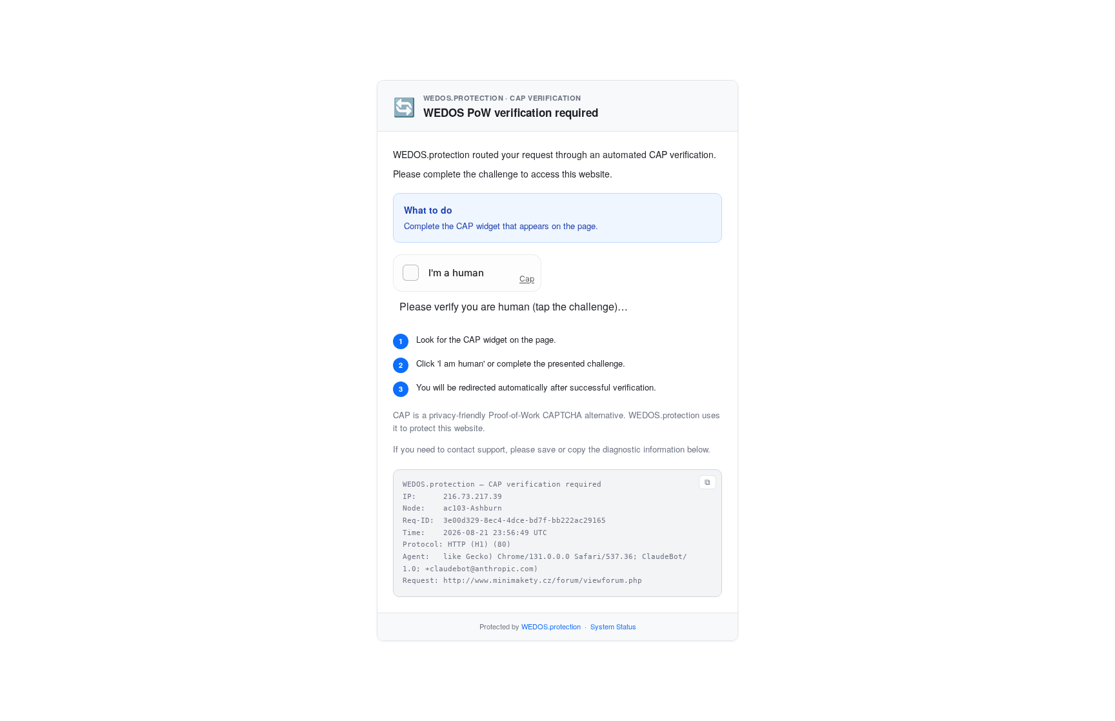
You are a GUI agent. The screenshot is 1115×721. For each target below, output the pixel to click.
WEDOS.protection (551, 626)
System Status (613, 626)
